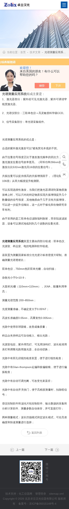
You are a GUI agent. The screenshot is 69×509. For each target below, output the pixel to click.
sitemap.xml (56, 493)
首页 (23, 52)
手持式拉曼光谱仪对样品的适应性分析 (13, 450)
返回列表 (36, 432)
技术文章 (35, 52)
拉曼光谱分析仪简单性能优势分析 (56, 450)
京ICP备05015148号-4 (42, 503)
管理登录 (40, 493)
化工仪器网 (25, 493)
